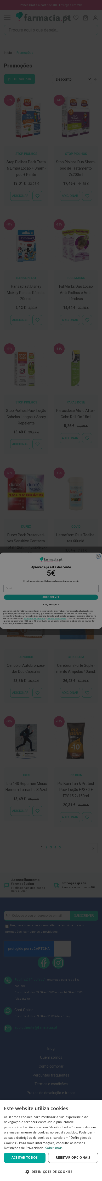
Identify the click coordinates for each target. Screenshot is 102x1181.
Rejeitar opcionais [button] (73, 1157)
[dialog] (51, 1140)
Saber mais (54, 1148)
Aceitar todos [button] (25, 1157)
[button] (51, 1171)
